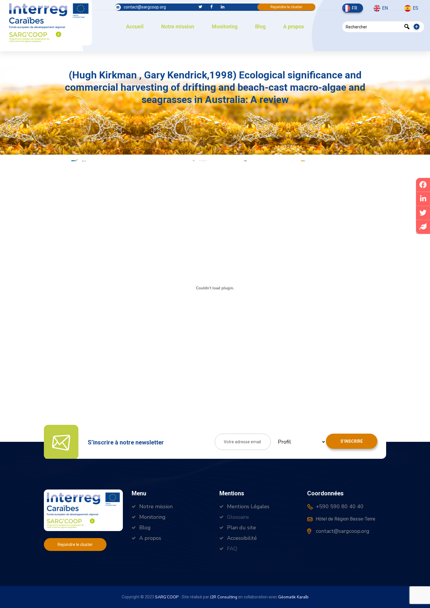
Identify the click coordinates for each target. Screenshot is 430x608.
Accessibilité (242, 538)
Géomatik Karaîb (293, 597)
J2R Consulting (223, 597)
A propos (293, 26)
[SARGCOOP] (49, 22)
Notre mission (177, 26)
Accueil (135, 26)
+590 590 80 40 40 (339, 506)
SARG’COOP (166, 597)
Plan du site (241, 527)
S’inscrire (351, 441)
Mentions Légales (248, 506)
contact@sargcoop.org (145, 7)
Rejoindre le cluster (286, 7)
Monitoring (225, 26)
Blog (260, 26)
